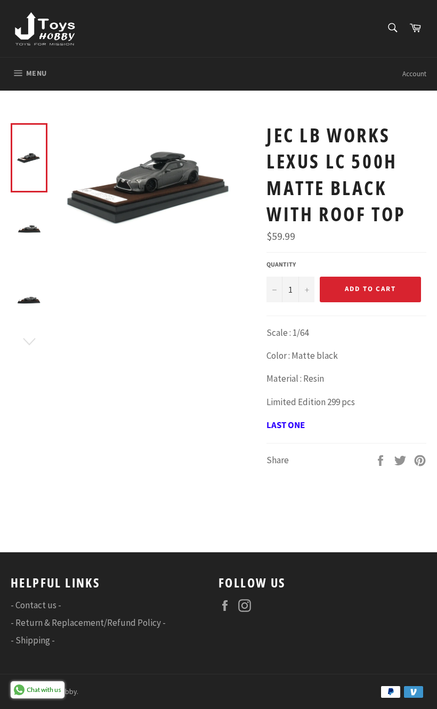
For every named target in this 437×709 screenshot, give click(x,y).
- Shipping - (33, 640)
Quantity (281, 265)
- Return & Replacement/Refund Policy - (88, 623)
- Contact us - (36, 605)
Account (414, 73)
